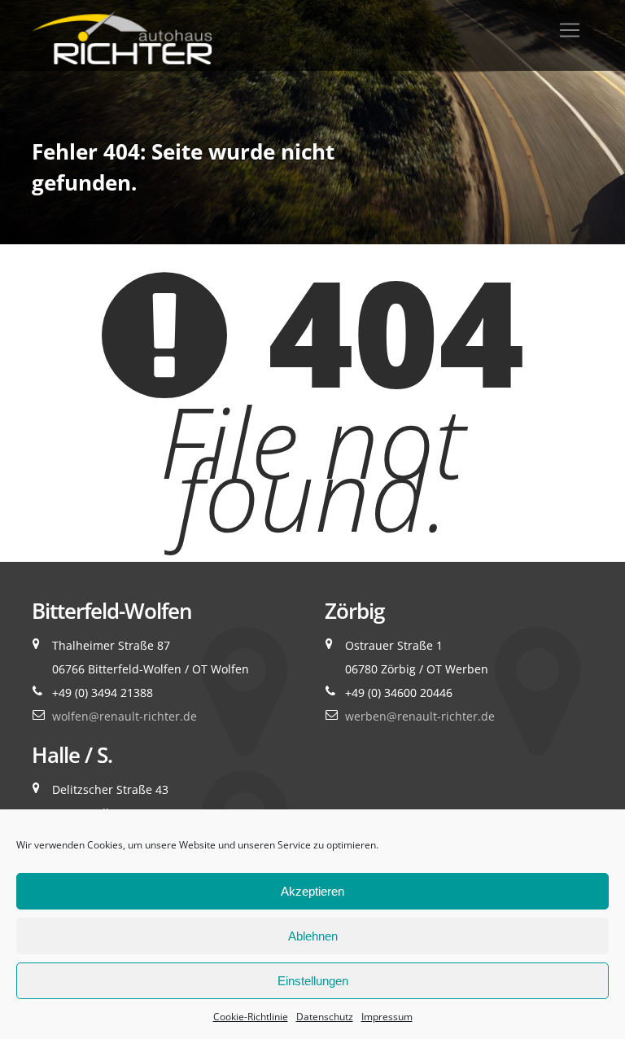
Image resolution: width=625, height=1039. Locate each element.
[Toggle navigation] (569, 30)
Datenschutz (324, 1017)
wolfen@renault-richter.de (124, 716)
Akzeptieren (312, 891)
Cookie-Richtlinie (250, 1017)
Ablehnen (313, 936)
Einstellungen (313, 981)
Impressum (387, 1017)
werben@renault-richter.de (420, 716)
